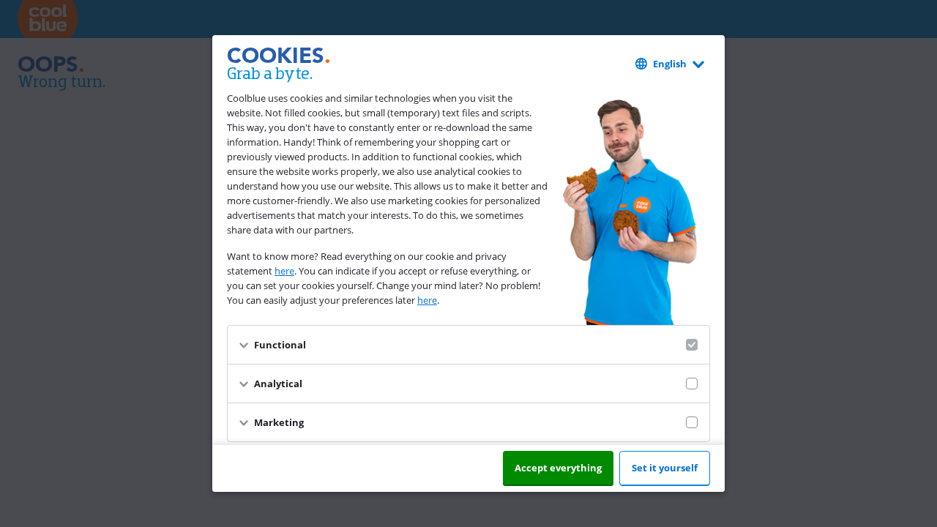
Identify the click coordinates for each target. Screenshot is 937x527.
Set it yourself (665, 467)
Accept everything (558, 467)
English (670, 63)
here (284, 270)
